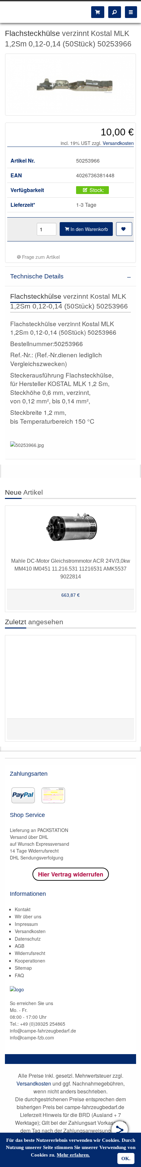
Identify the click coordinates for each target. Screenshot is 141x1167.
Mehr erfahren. (73, 1155)
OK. (126, 1158)
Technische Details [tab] (37, 276)
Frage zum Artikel (40, 256)
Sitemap (23, 967)
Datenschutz (28, 938)
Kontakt (22, 909)
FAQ (19, 975)
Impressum (26, 924)
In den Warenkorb (88, 228)
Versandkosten (118, 142)
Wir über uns (28, 916)
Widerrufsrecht (30, 953)
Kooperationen (30, 960)
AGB (19, 946)
